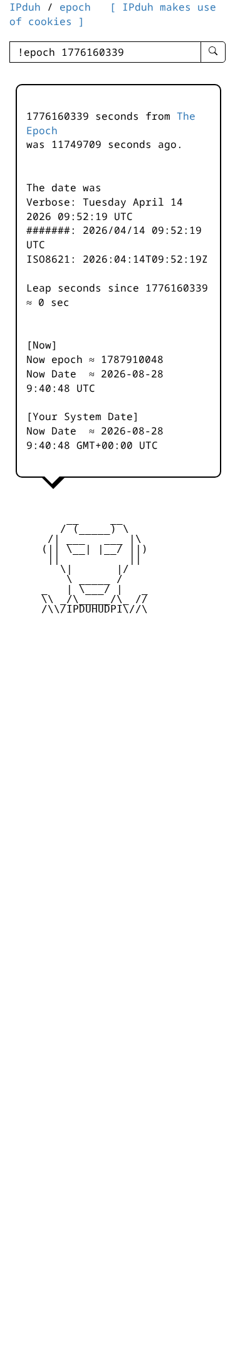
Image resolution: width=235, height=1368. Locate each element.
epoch (75, 7)
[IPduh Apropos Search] (213, 52)
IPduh (25, 7)
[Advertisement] (118, 717)
